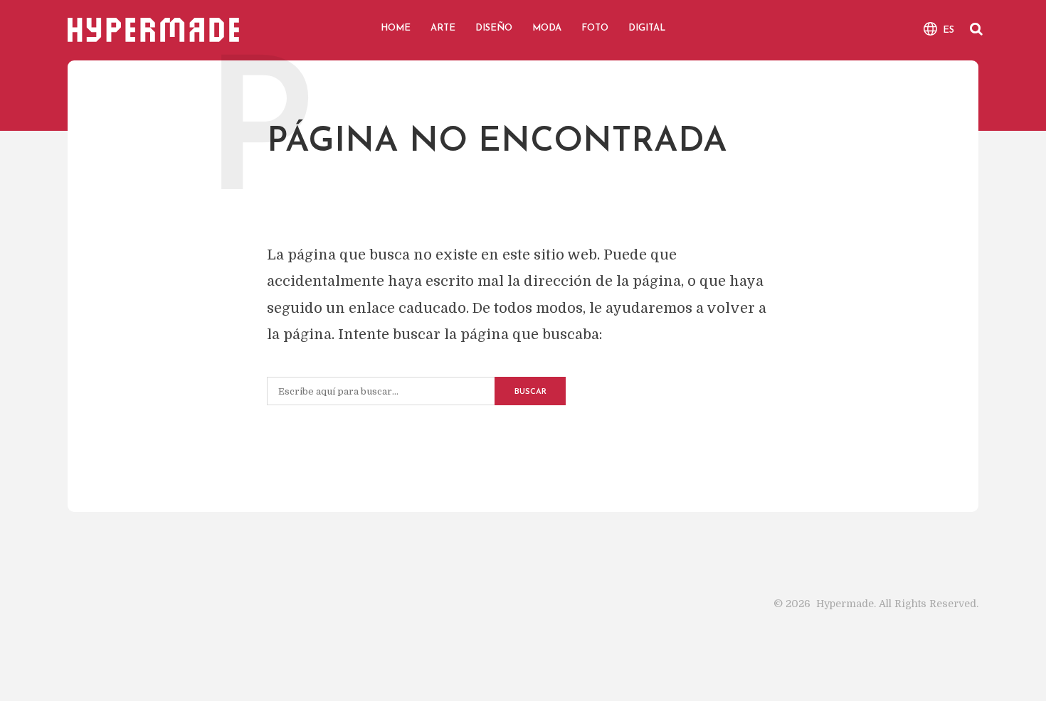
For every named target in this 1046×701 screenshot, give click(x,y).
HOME (396, 28)
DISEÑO (493, 28)
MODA (546, 28)
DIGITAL (646, 28)
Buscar (530, 392)
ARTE (442, 28)
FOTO (594, 28)
